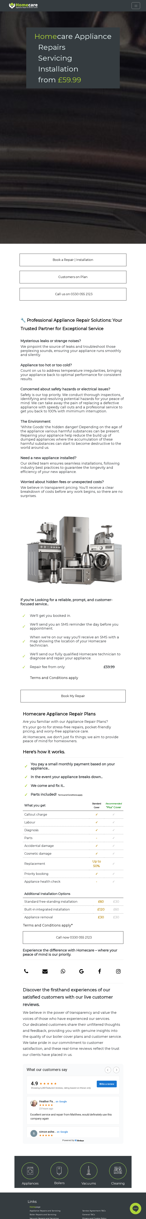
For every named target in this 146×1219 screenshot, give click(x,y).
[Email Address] (44, 971)
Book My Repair (73, 696)
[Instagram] (118, 971)
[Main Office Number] (26, 971)
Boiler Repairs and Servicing (43, 1214)
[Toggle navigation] (136, 5)
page (35, 1207)
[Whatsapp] (63, 971)
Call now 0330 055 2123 (74, 937)
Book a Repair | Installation (73, 260)
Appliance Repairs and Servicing (45, 1210)
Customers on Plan (72, 277)
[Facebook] (99, 971)
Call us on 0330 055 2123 (74, 294)
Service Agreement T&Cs (94, 1210)
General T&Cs (89, 1214)
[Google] (81, 971)
